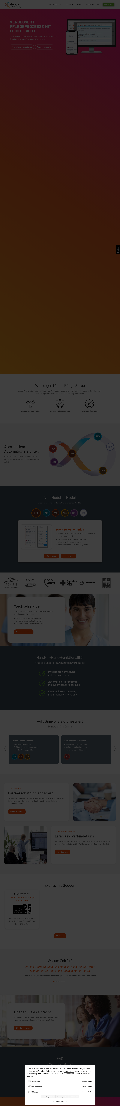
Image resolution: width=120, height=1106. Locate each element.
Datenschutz (69, 1074)
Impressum (56, 1101)
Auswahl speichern (48, 1097)
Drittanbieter (37, 1086)
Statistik (35, 1092)
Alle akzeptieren (62, 1097)
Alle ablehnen (74, 1097)
